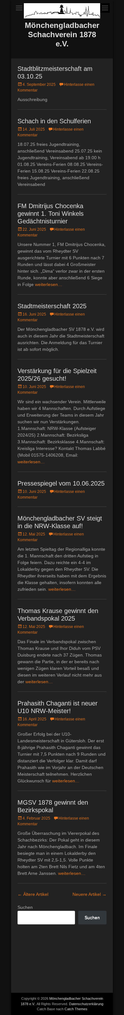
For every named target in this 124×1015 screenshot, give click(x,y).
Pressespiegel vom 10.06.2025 (61, 483)
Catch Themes (76, 1009)
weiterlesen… (48, 284)
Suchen (25, 907)
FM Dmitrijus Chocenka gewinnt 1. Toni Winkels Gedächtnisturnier (50, 213)
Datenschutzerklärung (86, 1004)
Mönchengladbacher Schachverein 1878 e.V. (62, 34)
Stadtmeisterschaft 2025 (51, 306)
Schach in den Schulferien (54, 121)
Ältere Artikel (32, 894)
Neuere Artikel (89, 894)
